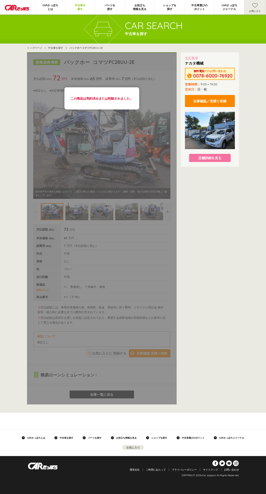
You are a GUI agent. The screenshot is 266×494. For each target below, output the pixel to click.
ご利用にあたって (156, 469)
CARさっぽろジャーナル (229, 7)
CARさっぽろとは (50, 7)
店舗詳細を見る (210, 158)
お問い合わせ (231, 469)
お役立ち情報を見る (140, 7)
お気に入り (255, 11)
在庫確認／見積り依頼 (210, 101)
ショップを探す (169, 7)
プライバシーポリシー (184, 469)
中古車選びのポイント (199, 7)
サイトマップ (210, 469)
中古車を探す (80, 7)
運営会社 (135, 469)
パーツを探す (110, 7)
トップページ (34, 47)
